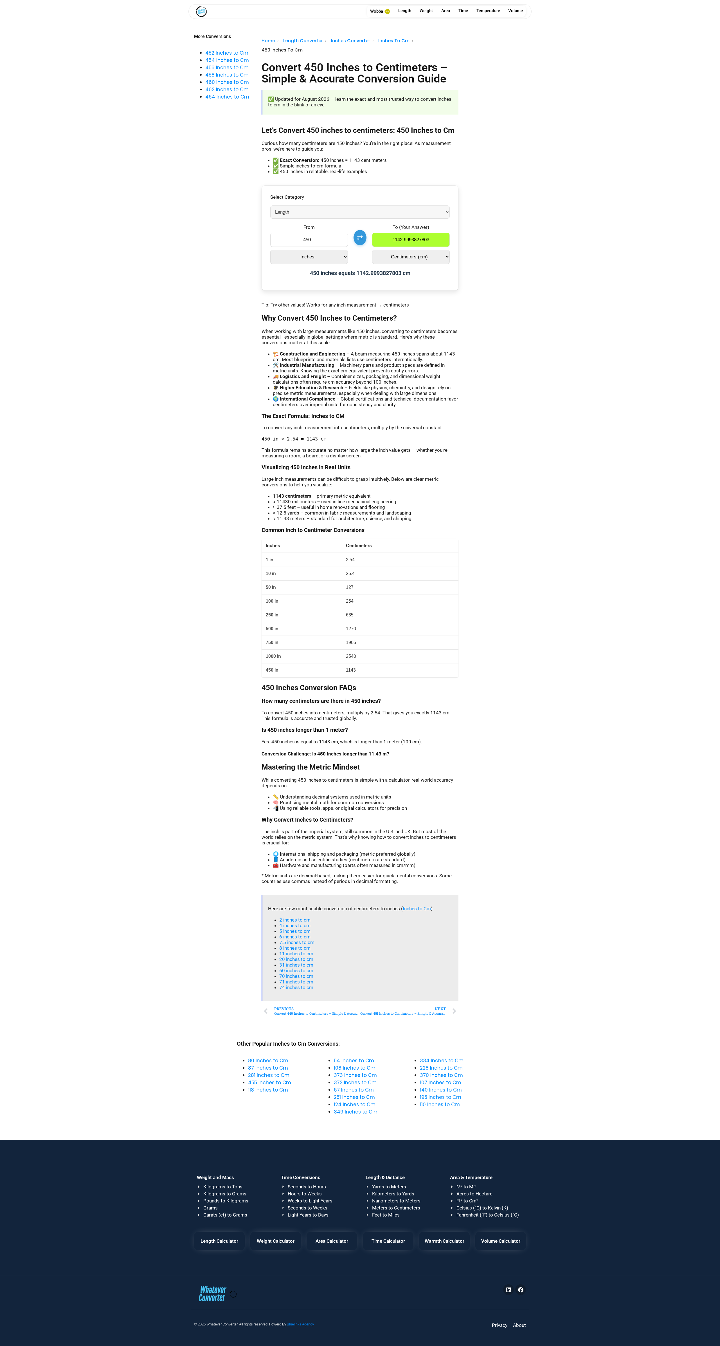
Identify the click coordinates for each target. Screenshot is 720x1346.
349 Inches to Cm (355, 1111)
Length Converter (303, 40)
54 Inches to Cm (354, 1060)
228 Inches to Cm (441, 1068)
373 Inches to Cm (355, 1075)
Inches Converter (350, 40)
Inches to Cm (417, 908)
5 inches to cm (294, 931)
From (309, 227)
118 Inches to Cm (268, 1089)
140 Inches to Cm (441, 1089)
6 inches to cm (294, 937)
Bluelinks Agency (300, 1324)
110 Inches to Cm (440, 1104)
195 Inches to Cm (440, 1097)
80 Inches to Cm (268, 1060)
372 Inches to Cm (355, 1082)
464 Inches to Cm (227, 96)
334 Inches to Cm (442, 1060)
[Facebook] (520, 1289)
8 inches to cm (294, 948)
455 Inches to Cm (269, 1082)
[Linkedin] (508, 1289)
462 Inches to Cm (227, 89)
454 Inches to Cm (227, 60)
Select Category (287, 197)
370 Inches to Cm (441, 1075)
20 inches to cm (296, 959)
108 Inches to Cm (354, 1068)
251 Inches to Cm (354, 1097)
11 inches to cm (296, 953)
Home (268, 40)
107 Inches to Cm (440, 1082)
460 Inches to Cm (227, 82)
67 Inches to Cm (354, 1089)
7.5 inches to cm (296, 942)
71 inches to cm (296, 982)
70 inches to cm (296, 976)
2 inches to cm (294, 920)
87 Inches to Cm (268, 1068)
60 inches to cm (296, 970)
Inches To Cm (394, 40)
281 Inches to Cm (268, 1075)
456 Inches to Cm (227, 67)
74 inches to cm (296, 987)
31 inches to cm (296, 965)
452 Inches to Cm (226, 53)
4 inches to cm (294, 925)
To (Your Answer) (411, 227)
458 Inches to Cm (227, 74)
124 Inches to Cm (354, 1104)
